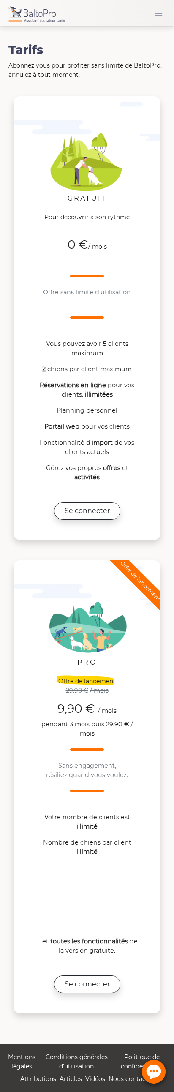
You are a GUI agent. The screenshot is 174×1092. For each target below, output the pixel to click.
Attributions (38, 1079)
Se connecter (87, 511)
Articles (71, 1079)
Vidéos (95, 1079)
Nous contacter (131, 1079)
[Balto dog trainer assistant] (36, 12)
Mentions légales (21, 1061)
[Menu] (158, 13)
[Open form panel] (154, 1072)
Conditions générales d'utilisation (77, 1061)
